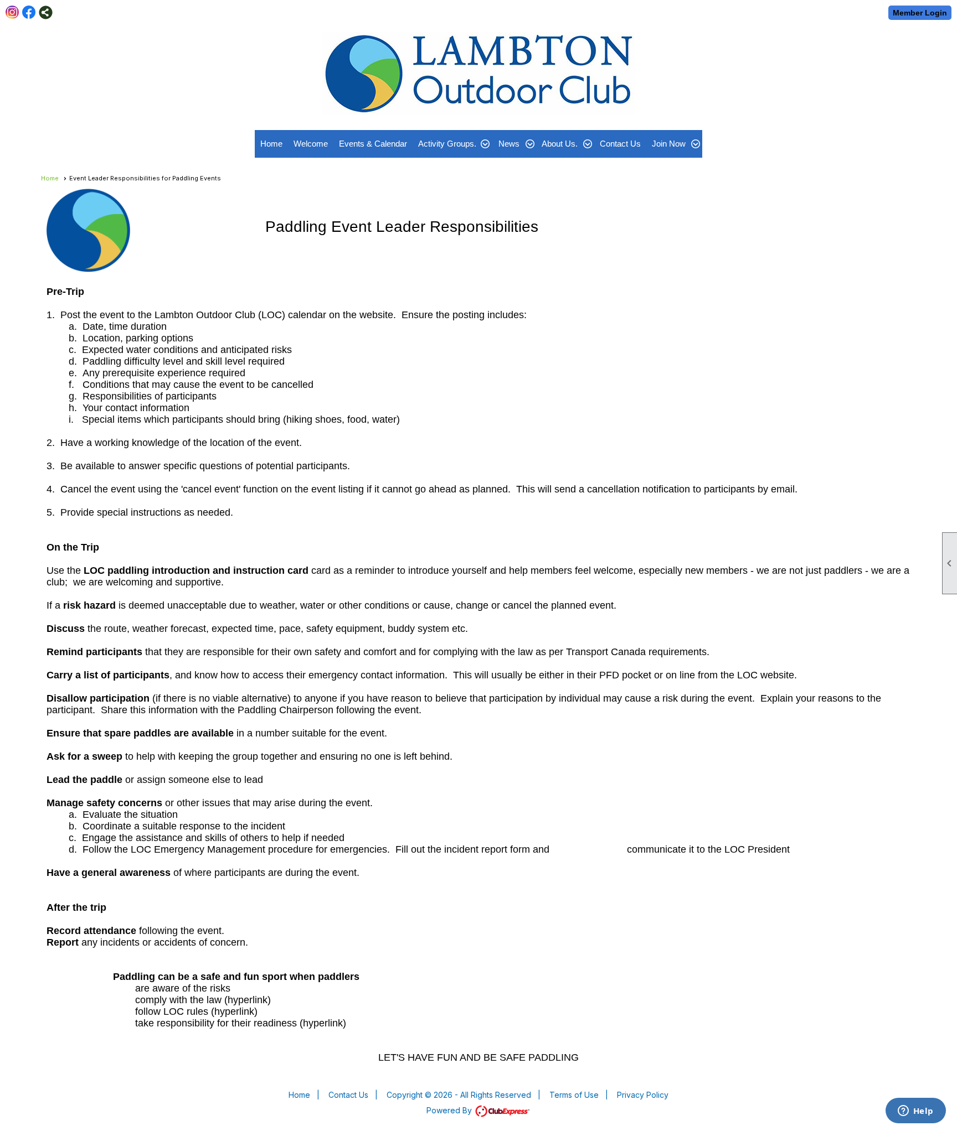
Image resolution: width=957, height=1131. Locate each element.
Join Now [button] (669, 143)
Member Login (920, 12)
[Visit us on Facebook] (29, 12)
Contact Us (620, 143)
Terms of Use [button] (574, 1094)
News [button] (508, 143)
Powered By (450, 1110)
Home (271, 143)
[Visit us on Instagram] (12, 12)
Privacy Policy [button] (642, 1094)
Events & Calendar (373, 143)
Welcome (311, 143)
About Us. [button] (560, 143)
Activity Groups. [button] (447, 143)
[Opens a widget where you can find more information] (915, 1111)
